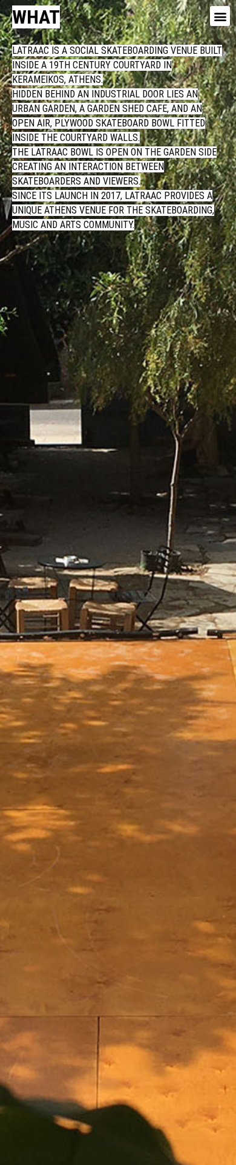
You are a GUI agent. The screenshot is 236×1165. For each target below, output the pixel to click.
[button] (220, 16)
